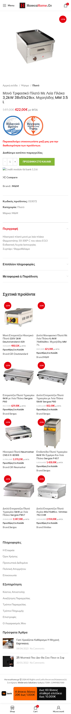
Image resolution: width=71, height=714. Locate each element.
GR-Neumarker (18, 467)
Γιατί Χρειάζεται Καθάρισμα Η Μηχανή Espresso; (37, 641)
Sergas (13, 413)
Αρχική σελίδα (10, 85)
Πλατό (35, 85)
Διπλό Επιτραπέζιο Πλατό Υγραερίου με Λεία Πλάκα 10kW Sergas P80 (50, 398)
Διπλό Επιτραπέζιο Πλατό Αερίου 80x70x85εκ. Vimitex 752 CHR (51, 512)
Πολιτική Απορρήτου (14, 568)
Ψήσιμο (25, 85)
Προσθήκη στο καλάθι (37, 161)
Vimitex (47, 527)
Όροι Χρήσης (10, 556)
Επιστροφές (9, 616)
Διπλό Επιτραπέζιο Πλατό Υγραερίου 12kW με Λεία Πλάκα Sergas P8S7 (16, 512)
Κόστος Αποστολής (14, 591)
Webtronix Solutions (27, 682)
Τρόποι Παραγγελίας (14, 604)
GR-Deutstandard (19, 354)
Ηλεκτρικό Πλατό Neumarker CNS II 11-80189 (18, 453)
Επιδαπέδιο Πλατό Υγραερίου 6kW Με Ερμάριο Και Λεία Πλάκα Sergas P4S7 (51, 455)
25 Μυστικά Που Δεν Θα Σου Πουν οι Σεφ (40, 657)
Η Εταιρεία (8, 550)
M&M (15, 186)
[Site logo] (35, 5)
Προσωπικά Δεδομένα (15, 562)
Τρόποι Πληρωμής (13, 610)
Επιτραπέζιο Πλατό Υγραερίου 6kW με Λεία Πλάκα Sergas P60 (18, 398)
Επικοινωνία (10, 575)
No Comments (37, 648)
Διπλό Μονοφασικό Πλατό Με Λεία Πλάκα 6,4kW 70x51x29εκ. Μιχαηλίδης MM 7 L (51, 340)
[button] (13, 349)
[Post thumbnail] (8, 644)
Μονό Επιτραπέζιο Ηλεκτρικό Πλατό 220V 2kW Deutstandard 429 (18, 338)
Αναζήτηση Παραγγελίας (16, 598)
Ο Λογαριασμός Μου (14, 623)
